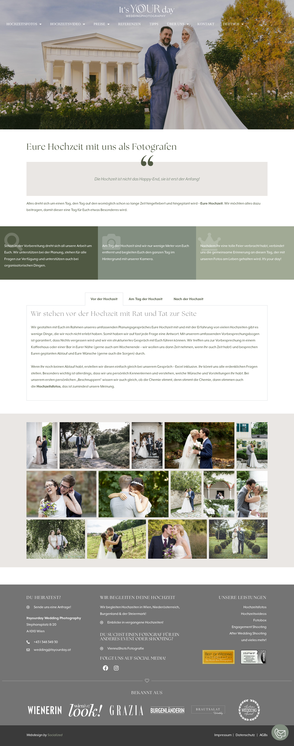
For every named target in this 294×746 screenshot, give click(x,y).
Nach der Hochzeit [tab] (188, 299)
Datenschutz (246, 735)
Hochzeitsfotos (21, 24)
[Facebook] (105, 667)
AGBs (264, 735)
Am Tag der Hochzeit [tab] (145, 299)
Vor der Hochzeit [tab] (104, 299)
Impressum (223, 735)
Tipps (153, 24)
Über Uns (175, 24)
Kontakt (205, 24)
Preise (99, 24)
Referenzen (129, 24)
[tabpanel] (147, 353)
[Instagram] (116, 667)
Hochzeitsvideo (65, 24)
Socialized (55, 735)
